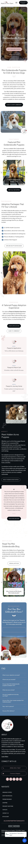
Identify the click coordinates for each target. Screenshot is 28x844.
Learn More (5, 756)
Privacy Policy (5, 832)
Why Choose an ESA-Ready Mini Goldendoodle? (14, 582)
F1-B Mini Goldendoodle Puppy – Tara (14, 172)
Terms (23, 830)
